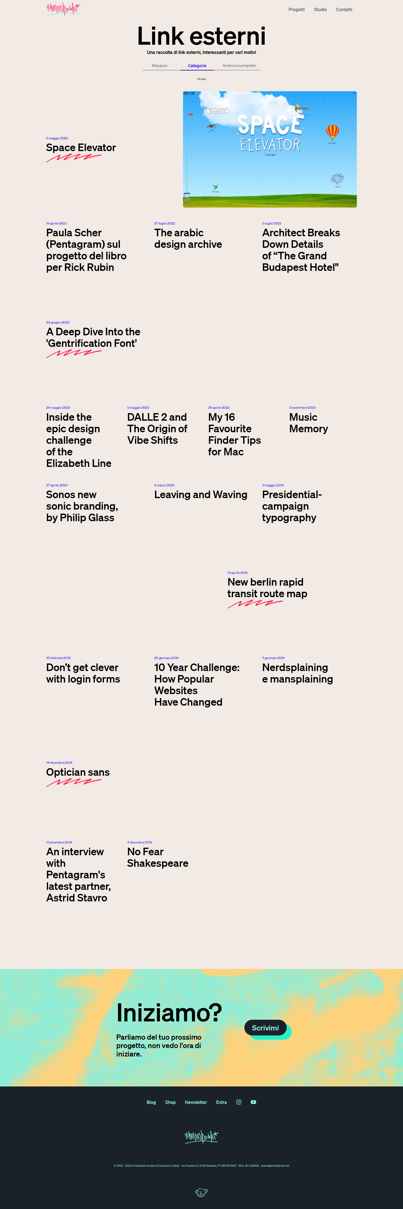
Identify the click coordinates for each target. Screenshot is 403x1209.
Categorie (197, 65)
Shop (170, 1102)
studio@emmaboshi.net (275, 1165)
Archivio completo (239, 65)
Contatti (344, 9)
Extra (221, 1102)
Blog (151, 1102)
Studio (320, 9)
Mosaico (159, 65)
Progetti (297, 9)
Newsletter (196, 1102)
